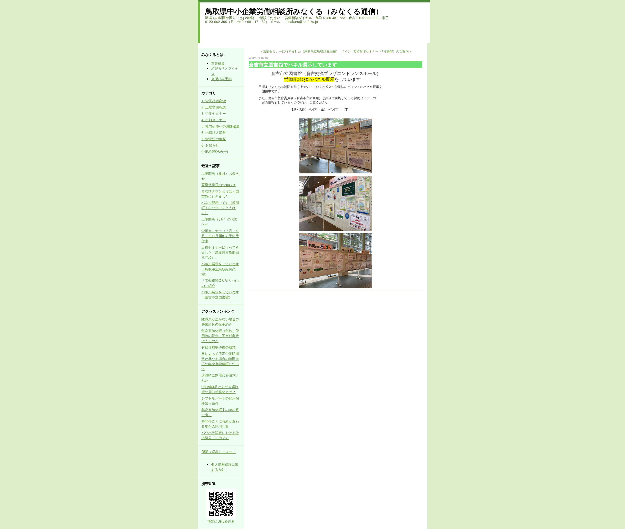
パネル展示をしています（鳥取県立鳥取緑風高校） (220, 268)
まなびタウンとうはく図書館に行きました (220, 194)
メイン (346, 51)
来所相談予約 (221, 78)
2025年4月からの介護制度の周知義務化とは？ (220, 389)
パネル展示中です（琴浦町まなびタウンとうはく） (220, 207)
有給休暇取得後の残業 (218, 347)
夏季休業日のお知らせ (218, 184)
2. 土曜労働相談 (213, 107)
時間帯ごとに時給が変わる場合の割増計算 (220, 424)
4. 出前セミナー (213, 119)
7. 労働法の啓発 (213, 138)
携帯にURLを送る (221, 521)
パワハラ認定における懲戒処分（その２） (220, 435)
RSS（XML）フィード (218, 451)
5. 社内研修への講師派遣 (220, 126)
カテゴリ (208, 92)
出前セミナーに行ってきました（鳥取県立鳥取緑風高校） (220, 252)
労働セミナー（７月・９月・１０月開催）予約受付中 (220, 235)
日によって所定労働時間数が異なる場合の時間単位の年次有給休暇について (220, 361)
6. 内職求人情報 (213, 132)
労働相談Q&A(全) (214, 151)
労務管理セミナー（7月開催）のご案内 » (382, 51)
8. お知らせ (210, 145)
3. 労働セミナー (213, 113)
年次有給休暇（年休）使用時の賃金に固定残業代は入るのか (220, 335)
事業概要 (218, 63)
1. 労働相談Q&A (213, 100)
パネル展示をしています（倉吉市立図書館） (220, 294)
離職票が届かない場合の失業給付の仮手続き (220, 322)
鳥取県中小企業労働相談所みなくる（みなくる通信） (294, 11)
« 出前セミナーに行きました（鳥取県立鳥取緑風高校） (299, 51)
